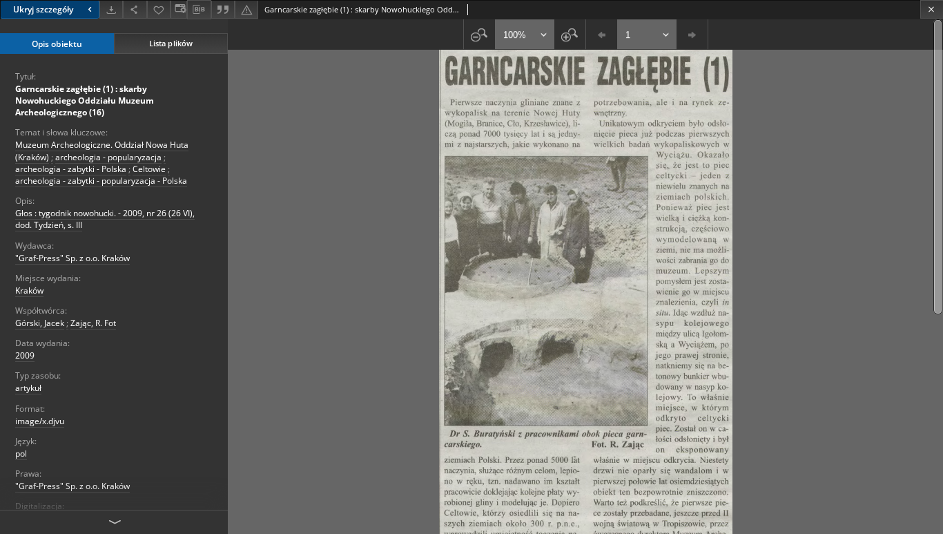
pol (21, 453)
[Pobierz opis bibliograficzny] (199, 9)
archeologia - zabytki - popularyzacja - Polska (101, 181)
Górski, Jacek (39, 323)
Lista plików (171, 43)
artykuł (28, 388)
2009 (25, 355)
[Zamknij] (931, 9)
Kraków (29, 290)
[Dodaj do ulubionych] (159, 9)
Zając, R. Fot (93, 323)
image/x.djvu (39, 421)
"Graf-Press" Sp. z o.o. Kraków (72, 258)
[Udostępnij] (134, 9)
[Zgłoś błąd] (246, 9)
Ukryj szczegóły (43, 9)
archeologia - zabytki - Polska (70, 169)
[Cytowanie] (223, 9)
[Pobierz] (111, 9)
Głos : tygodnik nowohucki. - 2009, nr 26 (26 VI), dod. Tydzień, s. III (105, 219)
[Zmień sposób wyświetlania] (179, 9)
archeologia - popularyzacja (108, 157)
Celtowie (149, 169)
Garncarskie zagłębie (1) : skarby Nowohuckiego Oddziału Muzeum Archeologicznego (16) (84, 100)
